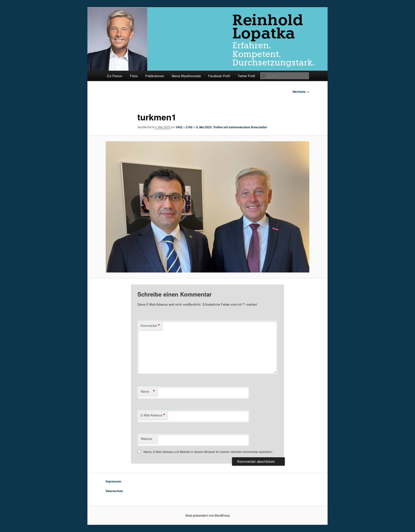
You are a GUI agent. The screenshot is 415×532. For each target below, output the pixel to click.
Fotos (134, 76)
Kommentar (150, 325)
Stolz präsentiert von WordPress (207, 515)
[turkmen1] (207, 206)
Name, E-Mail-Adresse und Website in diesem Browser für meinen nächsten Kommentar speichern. (208, 452)
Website (146, 438)
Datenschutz (114, 491)
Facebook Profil (219, 76)
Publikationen (154, 76)
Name (148, 391)
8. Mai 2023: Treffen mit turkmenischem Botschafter (231, 127)
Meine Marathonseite (186, 76)
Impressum (113, 481)
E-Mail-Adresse (153, 415)
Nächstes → (301, 91)
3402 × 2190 (184, 127)
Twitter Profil (246, 76)
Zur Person (114, 76)
